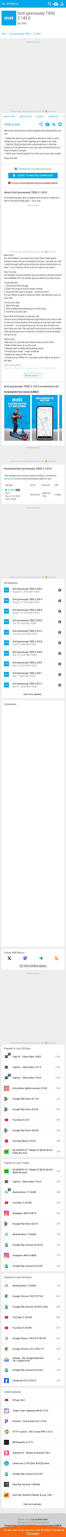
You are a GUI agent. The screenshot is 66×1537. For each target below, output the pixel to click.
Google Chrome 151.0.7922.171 (28, 1349)
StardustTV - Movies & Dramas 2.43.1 (31, 1452)
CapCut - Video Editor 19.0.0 (27, 1077)
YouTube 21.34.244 (22, 1317)
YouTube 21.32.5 (21, 1120)
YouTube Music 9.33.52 (24, 1141)
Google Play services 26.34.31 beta (30, 1306)
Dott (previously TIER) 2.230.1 (27, 673)
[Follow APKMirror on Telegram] (41, 959)
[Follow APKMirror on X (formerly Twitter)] (9, 959)
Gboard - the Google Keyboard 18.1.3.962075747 (28, 1359)
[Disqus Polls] (33, 747)
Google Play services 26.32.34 (28, 1245)
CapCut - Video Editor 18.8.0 (27, 1056)
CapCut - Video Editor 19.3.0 (27, 1181)
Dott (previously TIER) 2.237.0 (27, 631)
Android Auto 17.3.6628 (24, 1192)
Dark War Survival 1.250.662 (26, 1484)
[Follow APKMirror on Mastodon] (25, 959)
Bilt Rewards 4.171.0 (23, 1442)
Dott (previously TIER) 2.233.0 (27, 662)
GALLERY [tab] (40, 117)
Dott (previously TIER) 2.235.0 (27, 641)
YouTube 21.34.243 (22, 1202)
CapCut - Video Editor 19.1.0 (27, 1067)
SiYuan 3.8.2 (19, 1400)
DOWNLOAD (53, 117)
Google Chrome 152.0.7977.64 (28, 1296)
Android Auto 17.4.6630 (24, 1234)
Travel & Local (12, 124)
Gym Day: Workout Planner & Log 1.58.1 (32, 1495)
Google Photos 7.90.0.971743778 (29, 1338)
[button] (41, 124)
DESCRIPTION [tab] (25, 117)
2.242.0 (34, 392)
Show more (32, 375)
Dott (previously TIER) (19, 34)
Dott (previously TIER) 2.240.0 (27, 610)
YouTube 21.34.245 (22, 1327)
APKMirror (12, 3)
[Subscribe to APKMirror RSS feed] (56, 959)
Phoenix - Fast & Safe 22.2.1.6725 (30, 1421)
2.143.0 (12, 490)
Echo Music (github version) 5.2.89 (30, 1088)
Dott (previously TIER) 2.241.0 (27, 599)
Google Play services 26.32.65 (28, 1370)
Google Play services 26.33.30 (28, 1266)
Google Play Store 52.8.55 (25, 1130)
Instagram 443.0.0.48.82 (24, 1255)
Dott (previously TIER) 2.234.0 (27, 652)
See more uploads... (33, 694)
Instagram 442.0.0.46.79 (24, 1213)
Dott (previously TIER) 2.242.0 (27, 588)
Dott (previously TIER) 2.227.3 (27, 683)
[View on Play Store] (47, 124)
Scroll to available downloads (35, 175)
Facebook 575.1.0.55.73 (24, 1380)
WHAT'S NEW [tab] (9, 117)
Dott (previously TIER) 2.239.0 (27, 620)
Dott (24, 23)
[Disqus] (33, 826)
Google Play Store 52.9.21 (25, 1223)
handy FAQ (9, 478)
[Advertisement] (33, 76)
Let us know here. (39, 1519)
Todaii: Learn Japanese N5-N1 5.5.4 (30, 1410)
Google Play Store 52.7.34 (25, 1098)
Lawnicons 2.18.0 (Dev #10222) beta (31, 1463)
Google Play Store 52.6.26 (25, 1109)
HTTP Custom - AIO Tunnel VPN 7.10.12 (33, 1431)
